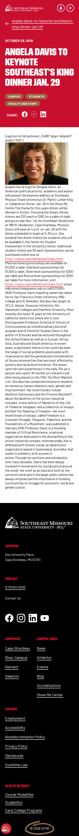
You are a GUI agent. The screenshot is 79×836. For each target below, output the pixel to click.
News (41, 648)
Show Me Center (50, 694)
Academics (14, 802)
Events (42, 666)
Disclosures (14, 755)
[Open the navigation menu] (70, 8)
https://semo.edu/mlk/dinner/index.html (34, 259)
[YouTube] (44, 618)
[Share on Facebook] (24, 114)
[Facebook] (9, 618)
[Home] (24, 8)
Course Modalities (19, 794)
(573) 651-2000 (15, 587)
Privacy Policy (16, 746)
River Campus (16, 657)
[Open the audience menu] (61, 8)
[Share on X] (34, 114)
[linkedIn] (33, 618)
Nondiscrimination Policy (25, 736)
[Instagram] (21, 618)
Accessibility (15, 727)
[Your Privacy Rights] (6, 828)
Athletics (44, 657)
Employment (15, 718)
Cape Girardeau (17, 648)
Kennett (11, 666)
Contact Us (13, 598)
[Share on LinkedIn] (43, 114)
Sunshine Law (16, 764)
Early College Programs (23, 810)
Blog (40, 676)
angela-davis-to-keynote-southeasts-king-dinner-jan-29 (42, 23)
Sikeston (12, 676)
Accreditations (49, 685)
